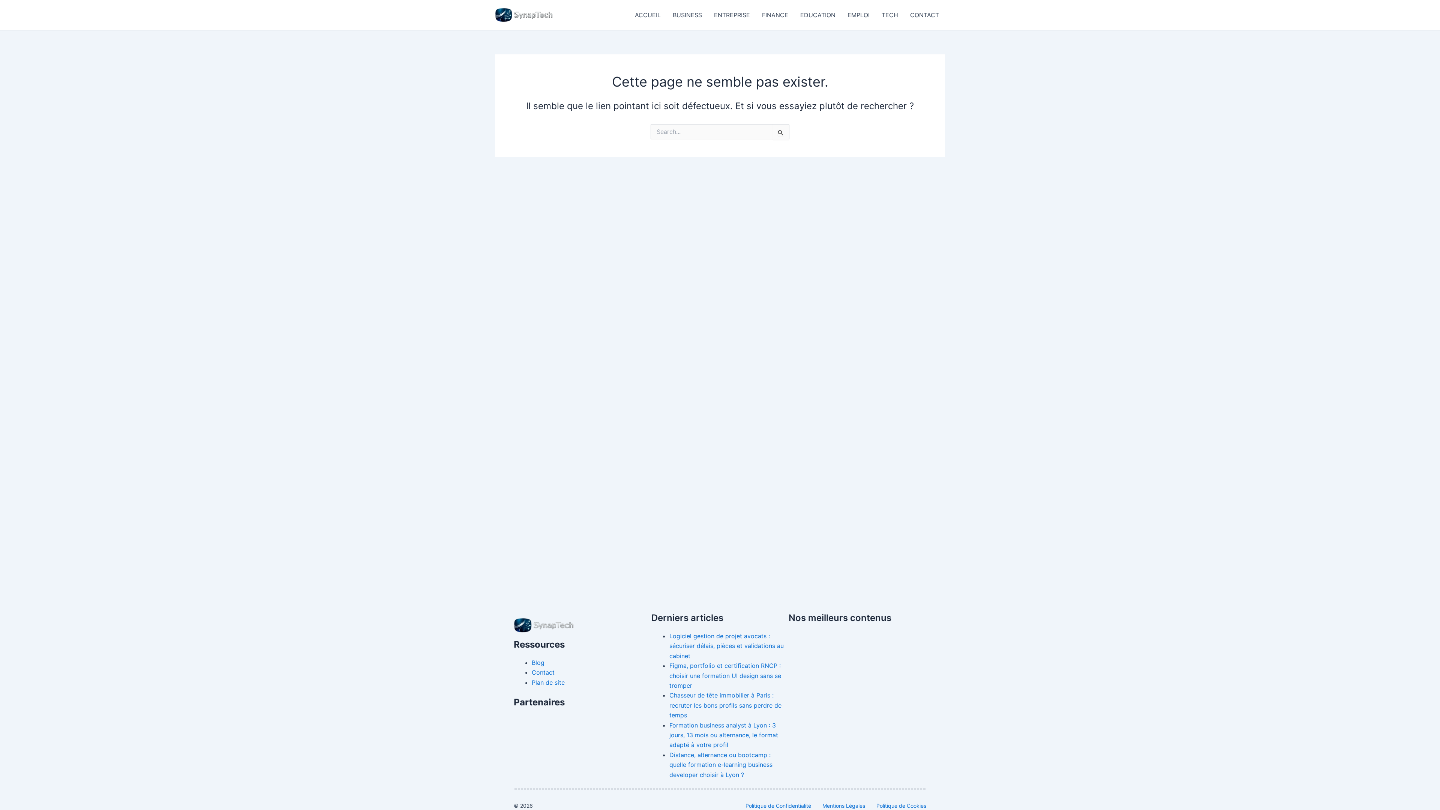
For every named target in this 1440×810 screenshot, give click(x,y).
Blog (538, 662)
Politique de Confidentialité (778, 805)
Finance (775, 15)
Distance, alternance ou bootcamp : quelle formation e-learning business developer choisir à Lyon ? (720, 764)
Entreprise (732, 15)
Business (687, 15)
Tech (890, 15)
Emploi (859, 15)
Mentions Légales (843, 805)
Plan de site (548, 682)
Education (818, 15)
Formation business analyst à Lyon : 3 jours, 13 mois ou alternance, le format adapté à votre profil (723, 735)
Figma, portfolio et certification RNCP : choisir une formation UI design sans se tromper (725, 675)
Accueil (648, 15)
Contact (924, 15)
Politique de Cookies (901, 805)
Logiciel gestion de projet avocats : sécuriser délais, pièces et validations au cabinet (726, 646)
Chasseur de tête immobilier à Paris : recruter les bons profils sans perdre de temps (725, 705)
